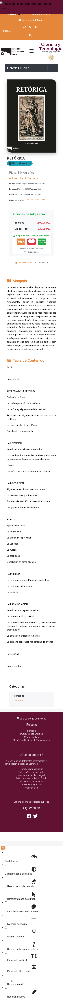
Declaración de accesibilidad (31, 772)
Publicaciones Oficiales (31, 734)
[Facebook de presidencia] (29, 817)
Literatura (19, 700)
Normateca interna (40, 14)
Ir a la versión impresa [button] (37, 200)
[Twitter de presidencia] (35, 817)
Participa (31, 731)
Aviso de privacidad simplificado (31, 778)
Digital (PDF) (33, 228)
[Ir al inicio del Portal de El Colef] (12, 52)
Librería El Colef (18, 68)
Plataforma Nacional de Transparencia (31, 740)
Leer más (33, 764)
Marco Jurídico (31, 737)
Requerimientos (25, 263)
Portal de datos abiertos (31, 769)
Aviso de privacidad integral (31, 775)
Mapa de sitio (31, 788)
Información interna (32, 20)
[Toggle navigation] (4, 10)
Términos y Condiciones (31, 781)
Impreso (33, 222)
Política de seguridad (32, 784)
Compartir (42, 263)
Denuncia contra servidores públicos (31, 802)
